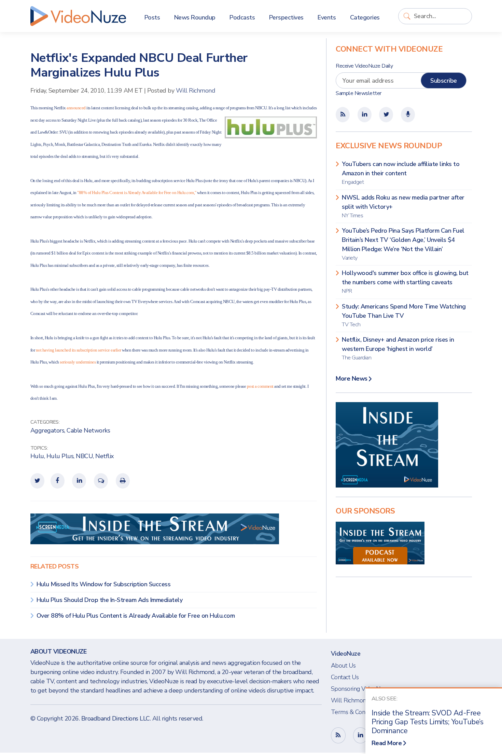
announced (76, 107)
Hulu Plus (60, 456)
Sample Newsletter (358, 93)
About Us (343, 665)
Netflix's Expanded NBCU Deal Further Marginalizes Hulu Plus (139, 65)
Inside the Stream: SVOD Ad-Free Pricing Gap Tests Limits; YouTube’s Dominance (428, 722)
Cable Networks (88, 430)
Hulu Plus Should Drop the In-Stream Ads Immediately (110, 600)
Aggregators (47, 430)
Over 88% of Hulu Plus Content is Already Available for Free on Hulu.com (136, 616)
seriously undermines (78, 362)
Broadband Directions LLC (115, 718)
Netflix (104, 456)
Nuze (78, 16)
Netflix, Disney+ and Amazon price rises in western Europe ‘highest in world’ (398, 348)
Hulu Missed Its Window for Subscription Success (104, 584)
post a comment (260, 386)
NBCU (84, 456)
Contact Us (345, 677)
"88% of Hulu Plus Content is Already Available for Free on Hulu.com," (136, 192)
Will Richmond (195, 90)
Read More (387, 743)
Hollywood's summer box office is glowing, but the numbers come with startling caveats (405, 282)
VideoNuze (346, 653)
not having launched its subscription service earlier (79, 350)
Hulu (37, 456)
